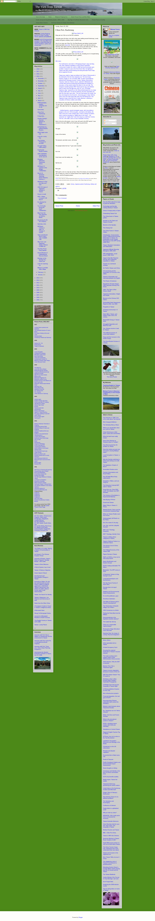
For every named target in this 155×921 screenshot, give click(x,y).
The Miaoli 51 (37, 367)
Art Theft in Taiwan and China (111, 268)
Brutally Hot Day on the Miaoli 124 (42, 380)
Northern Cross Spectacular (41, 433)
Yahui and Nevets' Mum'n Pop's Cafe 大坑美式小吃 (43, 237)
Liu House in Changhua (40, 479)
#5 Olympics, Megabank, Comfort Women (41, 519)
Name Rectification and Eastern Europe (109, 562)
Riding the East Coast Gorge (41, 438)
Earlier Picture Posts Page (41, 506)
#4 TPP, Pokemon (39, 521)
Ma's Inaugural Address (109, 422)
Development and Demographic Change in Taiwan (41, 577)
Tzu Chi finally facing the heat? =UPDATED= (42, 208)
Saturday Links (42, 224)
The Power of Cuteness (109, 281)
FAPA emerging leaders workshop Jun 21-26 (42, 105)
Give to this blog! (40, 17)
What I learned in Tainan (40, 482)
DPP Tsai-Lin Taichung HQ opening (43, 469)
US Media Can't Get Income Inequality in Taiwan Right (111, 685)
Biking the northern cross (40, 379)
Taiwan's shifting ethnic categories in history (109, 537)
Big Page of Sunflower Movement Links (78, 19)
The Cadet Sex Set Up (109, 621)
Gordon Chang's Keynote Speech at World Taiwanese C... (42, 121)
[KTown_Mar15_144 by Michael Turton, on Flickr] (77, 33)
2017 (38, 71)
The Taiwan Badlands (109, 874)
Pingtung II (37, 494)
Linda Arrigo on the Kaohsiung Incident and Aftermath (111, 788)
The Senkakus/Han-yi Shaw (111, 425)
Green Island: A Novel (40, 573)
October (40, 83)
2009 (38, 290)
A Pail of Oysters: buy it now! (42, 567)
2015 (38, 76)
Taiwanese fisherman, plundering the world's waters (111, 784)
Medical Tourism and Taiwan (111, 830)
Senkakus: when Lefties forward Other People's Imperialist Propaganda (110, 680)
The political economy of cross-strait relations (110, 333)
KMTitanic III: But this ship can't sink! (42, 183)
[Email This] (56, 184)
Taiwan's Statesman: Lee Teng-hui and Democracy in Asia (42, 599)
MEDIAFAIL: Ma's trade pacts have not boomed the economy (111, 817)
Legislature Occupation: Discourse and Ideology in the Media (111, 742)
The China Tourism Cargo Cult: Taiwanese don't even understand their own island (111, 848)
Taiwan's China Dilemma (41, 564)
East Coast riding (38, 356)
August (40, 88)
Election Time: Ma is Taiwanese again (108, 666)
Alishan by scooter (38, 373)
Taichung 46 (37, 418)
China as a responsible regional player (109, 625)
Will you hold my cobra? (110, 812)
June (39, 93)
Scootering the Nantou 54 (40, 359)
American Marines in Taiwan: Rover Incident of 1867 (111, 839)
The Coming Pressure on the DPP (42, 142)
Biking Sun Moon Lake (39, 453)
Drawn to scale (42, 194)
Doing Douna (37, 344)
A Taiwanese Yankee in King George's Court (111, 575)
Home (49, 17)
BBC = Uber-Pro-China (109, 832)
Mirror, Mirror (107, 640)
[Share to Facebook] (61, 184)
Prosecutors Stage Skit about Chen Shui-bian (111, 629)
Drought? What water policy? (42, 146)
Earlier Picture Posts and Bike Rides (80, 17)
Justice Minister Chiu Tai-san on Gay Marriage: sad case (111, 878)
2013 (38, 280)
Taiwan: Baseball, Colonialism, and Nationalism (111, 245)
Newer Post (59, 206)
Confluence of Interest (109, 805)
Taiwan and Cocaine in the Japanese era (110, 853)
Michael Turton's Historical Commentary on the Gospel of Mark (111, 392)
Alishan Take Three (39, 405)
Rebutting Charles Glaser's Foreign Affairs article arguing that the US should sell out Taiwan (111, 869)
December (41, 78)
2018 (38, 69)
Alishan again (37, 399)
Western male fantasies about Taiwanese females (111, 707)
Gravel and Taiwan (108, 502)
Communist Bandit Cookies (42, 150)
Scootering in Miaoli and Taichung (42, 337)
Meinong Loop (38, 386)
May (39, 95)
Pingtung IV (37, 497)
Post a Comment (62, 198)
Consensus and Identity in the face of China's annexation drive (111, 772)
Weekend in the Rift (39, 389)
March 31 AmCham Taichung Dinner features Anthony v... (43, 176)
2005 (38, 300)
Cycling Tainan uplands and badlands (42, 35)
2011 (37, 285)
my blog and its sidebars (84, 178)
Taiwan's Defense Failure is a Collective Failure (111, 542)
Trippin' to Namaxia (39, 346)
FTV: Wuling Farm (38, 390)
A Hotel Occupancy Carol (110, 647)
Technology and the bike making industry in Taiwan (110, 207)
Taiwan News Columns (42, 22)
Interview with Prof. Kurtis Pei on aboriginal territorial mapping (42, 642)
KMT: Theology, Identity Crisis (111, 534)
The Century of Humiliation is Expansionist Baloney (111, 496)
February (41, 272)
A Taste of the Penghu (39, 436)
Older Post (96, 206)
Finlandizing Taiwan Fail (110, 213)
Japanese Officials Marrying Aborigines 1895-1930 (111, 250)
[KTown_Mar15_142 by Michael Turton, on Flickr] (77, 59)
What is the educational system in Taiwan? (109, 719)
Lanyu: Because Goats (39, 362)
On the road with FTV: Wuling (41, 402)
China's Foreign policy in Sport (111, 210)
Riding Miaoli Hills (38, 387)
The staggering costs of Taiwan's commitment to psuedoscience (110, 863)
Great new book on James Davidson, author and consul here (42, 44)
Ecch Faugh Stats (108, 881)
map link (67, 45)
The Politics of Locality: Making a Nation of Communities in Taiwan (43, 550)
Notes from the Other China (42, 603)
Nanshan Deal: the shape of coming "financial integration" (111, 634)
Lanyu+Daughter (38, 351)
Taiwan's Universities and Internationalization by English (111, 277)
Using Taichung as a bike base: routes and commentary (111, 432)
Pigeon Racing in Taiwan (110, 554)
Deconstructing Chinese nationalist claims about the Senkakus (110, 702)
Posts (107, 120)
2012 (38, 282)
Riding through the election (41, 370)
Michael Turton (115, 29)
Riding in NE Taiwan (39, 410)
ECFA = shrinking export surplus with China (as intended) (110, 725)
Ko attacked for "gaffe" (42, 202)
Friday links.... (41, 116)
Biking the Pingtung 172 (40, 377)
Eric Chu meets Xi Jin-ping (110, 522)
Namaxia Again (38, 336)
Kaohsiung (87, 184)
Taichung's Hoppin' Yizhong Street (42, 484)
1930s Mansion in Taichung (41, 393)
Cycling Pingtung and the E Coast (42, 34)
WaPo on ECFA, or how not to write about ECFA (111, 557)
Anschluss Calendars (109, 598)
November (41, 81)
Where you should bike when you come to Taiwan (111, 428)
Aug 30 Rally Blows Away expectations (110, 477)
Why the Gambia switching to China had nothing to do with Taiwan (111, 461)
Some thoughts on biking (110, 768)
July (39, 90)
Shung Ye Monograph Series (42, 613)
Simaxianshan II (38, 435)
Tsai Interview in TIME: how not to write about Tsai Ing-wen (111, 418)
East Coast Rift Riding (39, 472)
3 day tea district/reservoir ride (41, 372)
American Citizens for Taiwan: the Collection (62, 22)
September (41, 85)
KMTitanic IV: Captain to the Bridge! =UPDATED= (42, 168)
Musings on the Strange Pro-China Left (42, 260)
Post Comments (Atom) (81, 210)
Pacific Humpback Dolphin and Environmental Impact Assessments (111, 764)
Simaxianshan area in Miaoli (41, 471)
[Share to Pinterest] (63, 184)
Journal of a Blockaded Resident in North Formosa (42, 616)
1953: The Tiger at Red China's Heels (109, 290)
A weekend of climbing (39, 353)
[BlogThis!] (58, 184)
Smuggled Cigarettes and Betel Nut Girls (110, 324)
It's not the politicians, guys (110, 596)
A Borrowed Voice (39, 610)
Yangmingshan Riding (39, 446)
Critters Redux (37, 452)
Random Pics (37, 464)
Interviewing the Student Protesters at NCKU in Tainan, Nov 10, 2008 (42, 653)
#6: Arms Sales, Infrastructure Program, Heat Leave (42, 516)
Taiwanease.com (112, 54)
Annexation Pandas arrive (110, 469)
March (40, 100)
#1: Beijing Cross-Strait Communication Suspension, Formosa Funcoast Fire (42, 529)
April (39, 98)
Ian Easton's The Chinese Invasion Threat (41, 555)
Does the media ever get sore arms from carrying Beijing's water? (111, 451)
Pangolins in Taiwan (108, 307)
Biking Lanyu (37, 376)
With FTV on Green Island (40, 374)
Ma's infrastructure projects (110, 693)
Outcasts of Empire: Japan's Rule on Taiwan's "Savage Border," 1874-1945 (42, 560)
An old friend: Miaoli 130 (40, 474)
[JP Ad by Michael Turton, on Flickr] (111, 371)
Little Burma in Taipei (39, 403)
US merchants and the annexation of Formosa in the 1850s (111, 272)
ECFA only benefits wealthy (110, 776)
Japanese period (79, 184)
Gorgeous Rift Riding (39, 443)
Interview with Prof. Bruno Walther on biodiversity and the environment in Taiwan (43, 636)
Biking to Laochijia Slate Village (43, 268)
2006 (38, 297)
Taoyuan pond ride (39, 407)
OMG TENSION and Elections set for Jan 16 (42, 155)
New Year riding (38, 498)
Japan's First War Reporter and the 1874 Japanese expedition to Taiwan (110, 259)
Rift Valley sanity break (39, 354)
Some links (41, 109)
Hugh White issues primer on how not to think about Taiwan (111, 843)
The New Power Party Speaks (42, 249)
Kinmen (36, 406)
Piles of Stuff (37, 439)
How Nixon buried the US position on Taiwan (110, 445)
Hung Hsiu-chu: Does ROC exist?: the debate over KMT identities (111, 491)
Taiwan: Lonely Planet (40, 624)
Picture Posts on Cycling (98, 19)
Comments (108, 123)
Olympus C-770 (113, 156)
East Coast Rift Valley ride (40, 489)
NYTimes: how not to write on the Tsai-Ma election (111, 737)
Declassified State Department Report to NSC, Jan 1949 (111, 303)
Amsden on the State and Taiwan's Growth (110, 221)
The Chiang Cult (107, 227)
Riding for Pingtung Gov (61, 17)
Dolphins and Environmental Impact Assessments (111, 592)
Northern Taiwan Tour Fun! (40, 400)
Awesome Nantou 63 (39, 488)
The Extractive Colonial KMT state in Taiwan (111, 485)
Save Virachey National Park (112, 67)
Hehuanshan (37, 409)
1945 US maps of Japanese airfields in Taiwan (42, 189)
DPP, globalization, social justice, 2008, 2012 (110, 254)
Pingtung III (37, 495)
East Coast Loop (38, 382)
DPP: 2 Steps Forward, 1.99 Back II (42, 198)
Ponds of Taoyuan (108, 759)
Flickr (106, 168)
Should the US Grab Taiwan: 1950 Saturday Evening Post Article (111, 285)
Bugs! (35, 441)
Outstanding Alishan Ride (40, 426)
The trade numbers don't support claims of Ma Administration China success (111, 657)
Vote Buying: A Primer (109, 499)
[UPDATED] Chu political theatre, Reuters (43, 128)
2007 (38, 295)
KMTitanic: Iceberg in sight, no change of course (41, 229)
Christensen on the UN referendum (109, 747)
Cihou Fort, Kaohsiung (41, 112)
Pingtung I (36, 492)
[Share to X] (60, 184)
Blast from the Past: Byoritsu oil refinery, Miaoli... (42, 215)
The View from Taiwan (48, 7)
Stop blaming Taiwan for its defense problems (110, 797)
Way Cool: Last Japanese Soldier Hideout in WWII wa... (43, 244)
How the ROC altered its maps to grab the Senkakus (111, 202)
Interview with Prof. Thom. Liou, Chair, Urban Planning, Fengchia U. (42, 648)
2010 (38, 287)
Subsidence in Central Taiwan (111, 729)
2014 (38, 278)
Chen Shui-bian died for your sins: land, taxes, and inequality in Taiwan (111, 825)
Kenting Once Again (39, 475)
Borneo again (37, 462)
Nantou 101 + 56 (38, 343)
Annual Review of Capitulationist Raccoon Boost (43, 254)
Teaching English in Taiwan (111, 385)
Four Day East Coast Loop (40, 451)
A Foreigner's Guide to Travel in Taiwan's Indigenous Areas (42, 606)
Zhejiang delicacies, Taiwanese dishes (41, 161)
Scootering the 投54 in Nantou (42, 220)
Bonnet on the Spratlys (109, 225)
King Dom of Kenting (39, 481)
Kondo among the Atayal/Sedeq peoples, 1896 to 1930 (50, 19)
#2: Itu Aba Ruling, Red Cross (42, 526)
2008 (38, 292)
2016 (38, 74)
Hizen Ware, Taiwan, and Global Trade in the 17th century (110, 315)
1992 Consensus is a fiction (111, 610)
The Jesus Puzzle (112, 377)
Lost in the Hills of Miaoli (40, 369)
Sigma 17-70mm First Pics (40, 412)
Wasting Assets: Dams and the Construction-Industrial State (111, 510)
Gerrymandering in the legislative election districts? (111, 618)
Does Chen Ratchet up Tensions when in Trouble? (110, 441)
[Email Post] (58, 190)
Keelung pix (37, 442)
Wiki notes (58, 61)
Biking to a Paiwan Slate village (42, 360)
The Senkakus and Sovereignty (108, 801)
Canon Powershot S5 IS (110, 158)
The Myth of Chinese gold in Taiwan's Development (111, 602)
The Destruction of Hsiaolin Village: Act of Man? (110, 606)
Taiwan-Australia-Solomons (110, 821)
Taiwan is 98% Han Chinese (111, 835)
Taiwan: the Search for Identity (43, 594)
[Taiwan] (57, 178)
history (72, 184)
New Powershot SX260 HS (41, 458)
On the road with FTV (39, 445)
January (40, 274)
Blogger (81, 917)
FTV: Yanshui (37, 392)
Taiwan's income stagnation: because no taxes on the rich (111, 671)
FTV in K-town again (39, 416)
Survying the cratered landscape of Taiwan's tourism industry (111, 651)
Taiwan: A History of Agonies (42, 570)
